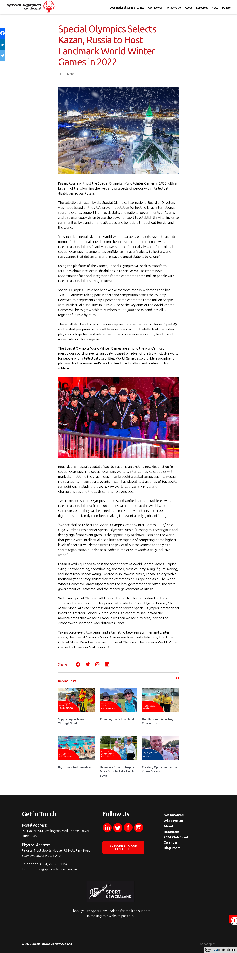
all (177, 678)
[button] (233, 919)
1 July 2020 (68, 74)
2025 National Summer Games (127, 7)
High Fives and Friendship (75, 767)
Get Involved (155, 7)
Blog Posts (172, 848)
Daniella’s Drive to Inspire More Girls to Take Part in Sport (117, 771)
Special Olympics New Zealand (52, 943)
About (188, 7)
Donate (226, 7)
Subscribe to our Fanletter (123, 847)
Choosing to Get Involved (117, 719)
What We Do (174, 7)
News (215, 7)
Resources (202, 7)
